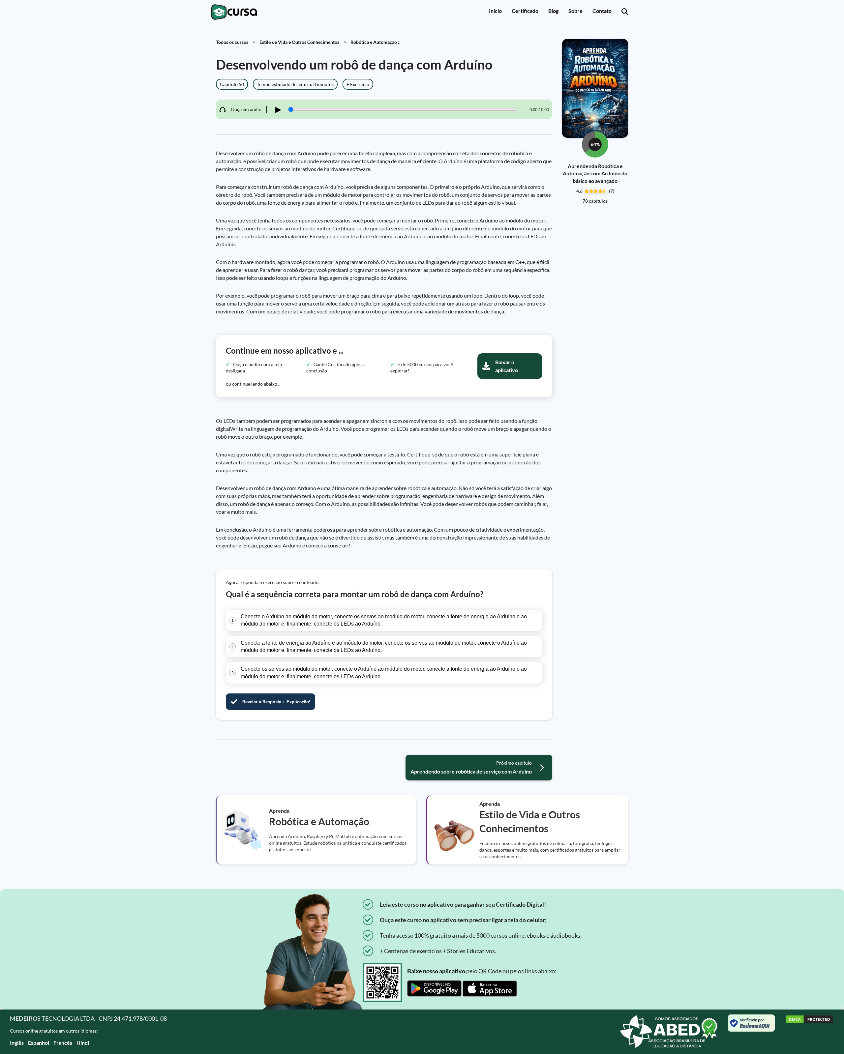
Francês (62, 1042)
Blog (553, 11)
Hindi (82, 1042)
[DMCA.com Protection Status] (809, 1031)
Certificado (525, 11)
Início (495, 11)
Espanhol (38, 1042)
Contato (602, 11)
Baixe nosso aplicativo (436, 971)
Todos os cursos (232, 42)
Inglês (17, 1042)
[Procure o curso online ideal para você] (625, 12)
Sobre (575, 11)
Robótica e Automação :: (375, 42)
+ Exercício (358, 84)
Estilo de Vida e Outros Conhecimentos (299, 42)
